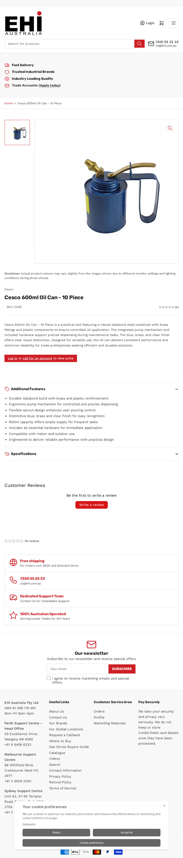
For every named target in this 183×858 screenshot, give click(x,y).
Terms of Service (62, 788)
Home (8, 103)
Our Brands (58, 723)
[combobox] (74, 43)
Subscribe (122, 669)
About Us (56, 711)
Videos (54, 759)
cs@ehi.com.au (166, 45)
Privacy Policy (60, 776)
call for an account (37, 358)
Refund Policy (60, 782)
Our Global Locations (66, 729)
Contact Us (58, 717)
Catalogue (57, 753)
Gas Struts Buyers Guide (69, 747)
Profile (99, 717)
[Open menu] (174, 23)
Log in (12, 358)
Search (54, 765)
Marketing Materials (110, 723)
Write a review (91, 505)
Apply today (49, 85)
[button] (14, 541)
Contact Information (65, 770)
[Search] (139, 43)
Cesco (8, 289)
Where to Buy (60, 741)
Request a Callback (64, 735)
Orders (99, 711)
